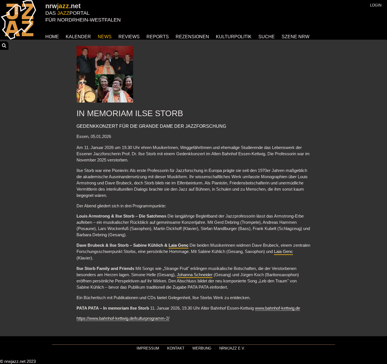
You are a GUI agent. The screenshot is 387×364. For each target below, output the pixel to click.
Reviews (129, 36)
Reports (157, 36)
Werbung (201, 348)
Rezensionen (192, 36)
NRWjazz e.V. (232, 348)
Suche (266, 36)
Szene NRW (295, 36)
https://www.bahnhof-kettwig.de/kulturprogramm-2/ (122, 318)
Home (52, 36)
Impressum (148, 348)
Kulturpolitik (234, 36)
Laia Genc (178, 245)
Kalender (78, 36)
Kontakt (175, 348)
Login (375, 5)
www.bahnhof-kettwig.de (277, 308)
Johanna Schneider (194, 275)
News (105, 36)
